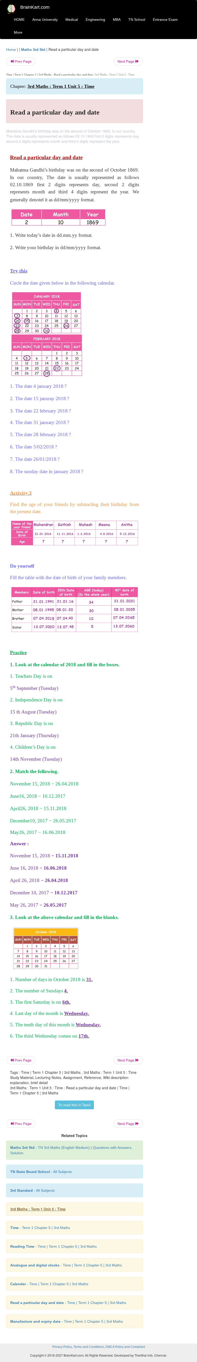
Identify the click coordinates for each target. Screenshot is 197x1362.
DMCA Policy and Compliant (125, 1347)
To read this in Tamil (74, 1105)
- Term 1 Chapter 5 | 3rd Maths (40, 1228)
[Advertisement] (171, 124)
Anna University (45, 19)
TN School (136, 19)
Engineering (95, 19)
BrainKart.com (35, 7)
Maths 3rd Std (33, 50)
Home (11, 50)
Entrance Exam (165, 19)
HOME (19, 19)
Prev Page (23, 61)
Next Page (126, 61)
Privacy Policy (62, 1347)
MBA (117, 19)
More (18, 32)
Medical (71, 19)
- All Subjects (41, 1172)
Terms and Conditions (88, 1347)
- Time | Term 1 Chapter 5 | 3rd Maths (53, 1246)
